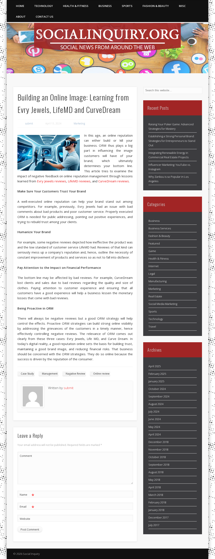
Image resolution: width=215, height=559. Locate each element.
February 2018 (157, 502)
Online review (101, 373)
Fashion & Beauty (156, 6)
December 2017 (158, 517)
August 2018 (155, 472)
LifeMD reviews (79, 181)
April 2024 (154, 434)
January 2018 (156, 510)
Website (25, 519)
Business (105, 6)
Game (152, 251)
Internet (153, 266)
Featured (154, 243)
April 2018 (154, 487)
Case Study (27, 373)
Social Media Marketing (162, 304)
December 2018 (158, 442)
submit (29, 123)
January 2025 (156, 381)
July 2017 (153, 525)
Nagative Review (75, 373)
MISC (182, 6)
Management (50, 373)
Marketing (79, 123)
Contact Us (44, 16)
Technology (43, 6)
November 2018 (158, 449)
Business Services (159, 228)
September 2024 (158, 396)
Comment (26, 456)
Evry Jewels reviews (51, 181)
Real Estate (155, 296)
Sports (127, 6)
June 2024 (154, 419)
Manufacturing (157, 281)
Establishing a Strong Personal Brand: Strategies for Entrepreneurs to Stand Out (171, 140)
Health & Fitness (75, 6)
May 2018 (154, 480)
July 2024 (153, 411)
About (21, 16)
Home (20, 6)
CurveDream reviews (113, 181)
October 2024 (157, 389)
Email (27, 507)
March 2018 (155, 495)
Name (27, 495)
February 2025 (157, 374)
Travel (152, 326)
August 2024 (155, 404)
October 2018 (157, 457)
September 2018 (158, 464)
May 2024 (154, 427)
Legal (151, 274)
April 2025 (154, 366)
